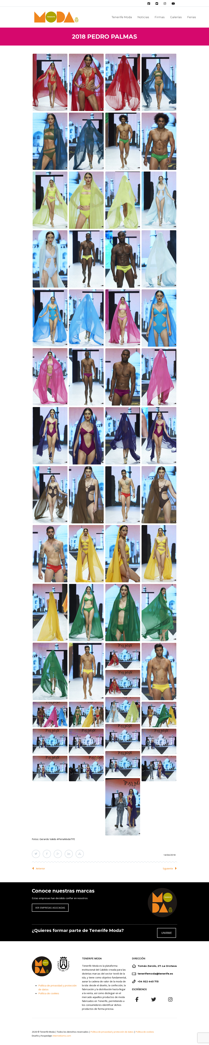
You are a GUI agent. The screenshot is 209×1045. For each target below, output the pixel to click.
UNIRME (166, 933)
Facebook (47, 854)
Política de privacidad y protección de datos (112, 1031)
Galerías (176, 17)
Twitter (36, 854)
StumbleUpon (80, 854)
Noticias (143, 17)
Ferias (191, 17)
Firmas (160, 17)
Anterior (40, 868)
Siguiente (168, 868)
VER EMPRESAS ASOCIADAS (50, 907)
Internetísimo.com (62, 1035)
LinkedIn (69, 854)
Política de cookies (48, 993)
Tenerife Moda (122, 17)
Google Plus (58, 854)
